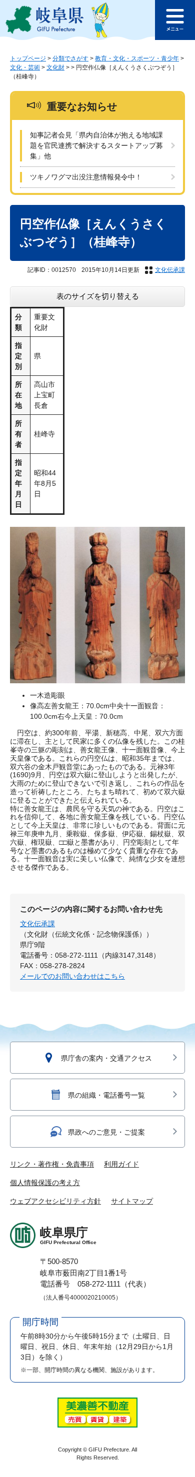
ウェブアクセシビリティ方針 (55, 1201)
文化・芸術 (25, 67)
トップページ (28, 58)
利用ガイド (121, 1164)
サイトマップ (132, 1201)
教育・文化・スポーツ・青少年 (137, 58)
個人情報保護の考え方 (45, 1183)
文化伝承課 (170, 269)
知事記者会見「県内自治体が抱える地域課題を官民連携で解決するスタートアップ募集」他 (96, 145)
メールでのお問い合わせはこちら (72, 976)
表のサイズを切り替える (97, 296)
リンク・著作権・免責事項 (52, 1164)
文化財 (55, 67)
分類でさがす (70, 58)
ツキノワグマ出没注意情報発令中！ (86, 177)
